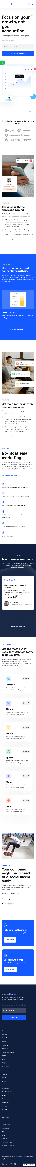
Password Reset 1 (7, 1142)
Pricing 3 (5, 1049)
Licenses (5, 1121)
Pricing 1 (4, 1041)
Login (4, 1135)
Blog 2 (4, 1059)
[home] (7, 4)
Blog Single (5, 1066)
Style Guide (5, 1117)
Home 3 (4, 1038)
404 (3, 1131)
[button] (4, 322)
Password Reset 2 (8, 1146)
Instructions (6, 1124)
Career (4, 1081)
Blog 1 (4, 1056)
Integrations (6, 1085)
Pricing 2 (5, 1045)
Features (5, 1074)
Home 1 (4, 1031)
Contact (4, 1106)
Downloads (5, 1102)
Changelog (5, 1128)
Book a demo (10, 969)
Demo (4, 1099)
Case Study (5, 1088)
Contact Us (10, 940)
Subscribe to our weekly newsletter (14, 1005)
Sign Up (4, 1139)
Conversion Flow (21, 1157)
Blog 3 (4, 1063)
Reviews (4, 1095)
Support (5, 1109)
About (4, 1078)
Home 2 (4, 1034)
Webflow (7, 1159)
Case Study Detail (8, 1092)
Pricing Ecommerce (8, 1052)
